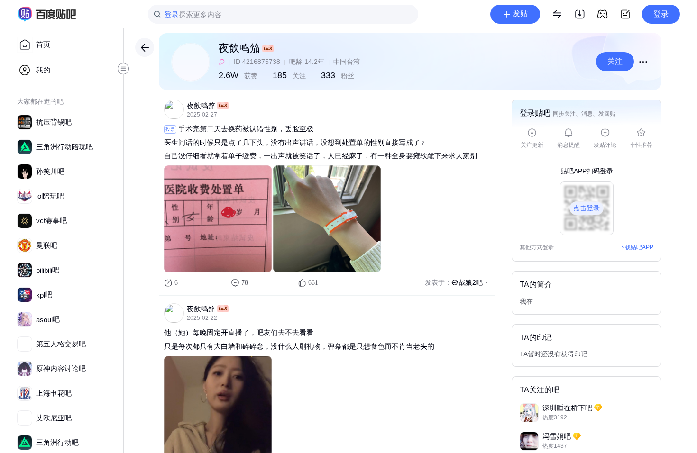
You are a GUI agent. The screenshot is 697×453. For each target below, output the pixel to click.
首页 (43, 44)
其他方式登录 (537, 248)
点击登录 (586, 208)
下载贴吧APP (636, 247)
